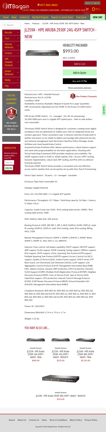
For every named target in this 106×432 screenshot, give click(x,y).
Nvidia (12, 80)
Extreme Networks (12, 45)
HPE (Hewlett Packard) (12, 62)
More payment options (79, 87)
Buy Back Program (40, 17)
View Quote (81, 17)
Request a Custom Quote (62, 17)
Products (35, 23)
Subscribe (8, 167)
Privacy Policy (91, 420)
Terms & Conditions (58, 420)
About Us (22, 420)
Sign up (96, 3)
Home (6, 17)
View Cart (97, 17)
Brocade (12, 33)
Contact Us (24, 17)
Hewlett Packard (75, 45)
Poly (12, 86)
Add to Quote (79, 73)
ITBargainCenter (52, 426)
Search (12, 420)
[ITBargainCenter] (16, 6)
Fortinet (12, 53)
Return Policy (76, 420)
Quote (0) (104, 110)
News (14, 17)
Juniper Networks (12, 72)
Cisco (12, 38)
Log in (88, 3)
